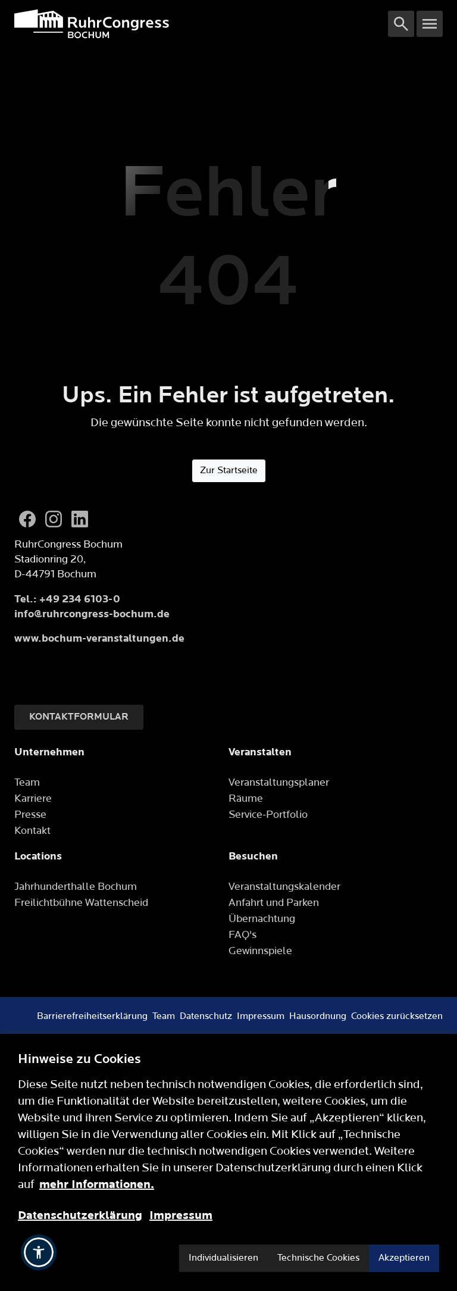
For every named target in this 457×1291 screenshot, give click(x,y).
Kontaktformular (79, 717)
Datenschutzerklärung (80, 1215)
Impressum (180, 1215)
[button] (39, 1252)
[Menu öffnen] (430, 24)
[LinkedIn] (79, 519)
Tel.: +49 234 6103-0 (67, 599)
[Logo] (201, 24)
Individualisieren (223, 1258)
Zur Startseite (229, 470)
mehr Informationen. (96, 1184)
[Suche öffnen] (401, 24)
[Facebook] (27, 519)
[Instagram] (53, 519)
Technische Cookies (318, 1258)
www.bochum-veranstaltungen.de (99, 638)
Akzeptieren (404, 1258)
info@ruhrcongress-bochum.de (92, 614)
